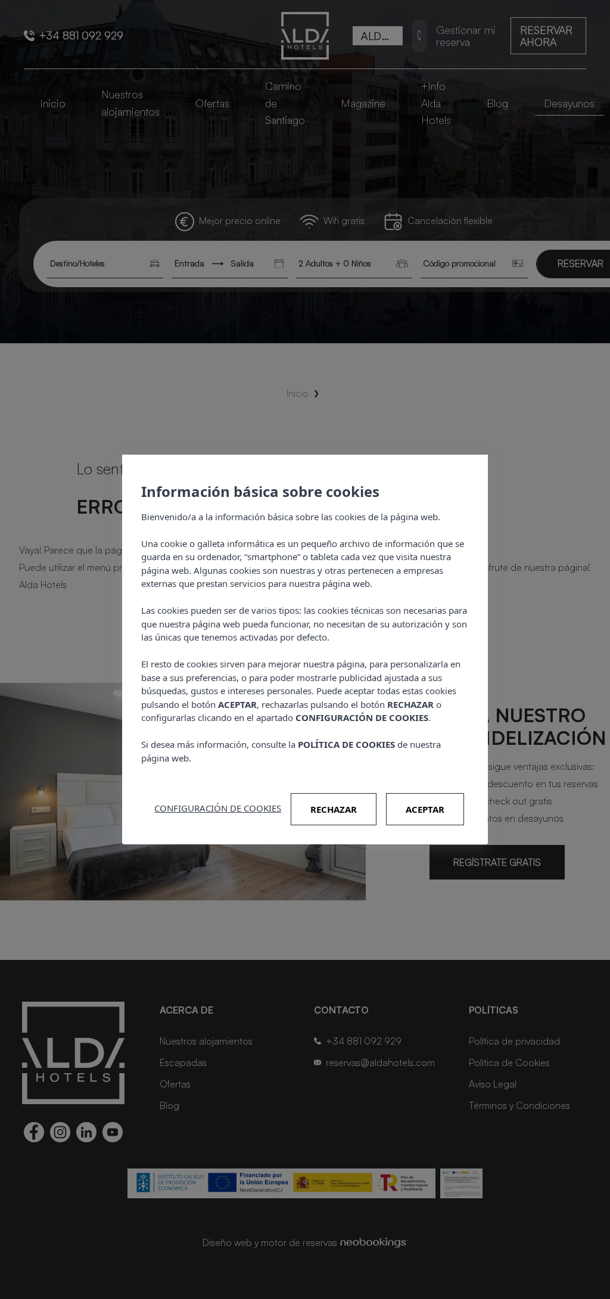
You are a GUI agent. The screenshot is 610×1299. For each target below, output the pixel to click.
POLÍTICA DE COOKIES (346, 744)
